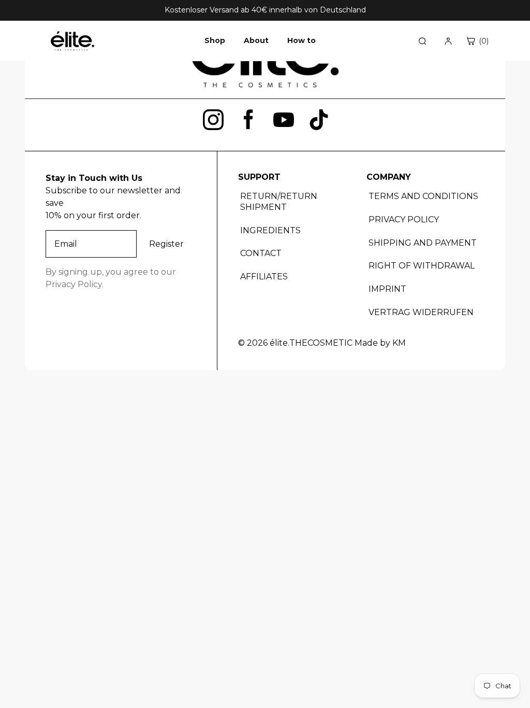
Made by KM (380, 343)
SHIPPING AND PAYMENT (423, 243)
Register (166, 244)
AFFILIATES (264, 276)
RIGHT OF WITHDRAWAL (422, 266)
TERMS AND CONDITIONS (423, 196)
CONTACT (261, 253)
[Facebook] (248, 119)
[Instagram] (213, 119)
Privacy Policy (74, 284)
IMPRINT (387, 289)
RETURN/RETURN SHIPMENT (278, 201)
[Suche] (422, 41)
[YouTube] (283, 119)
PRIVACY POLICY (404, 219)
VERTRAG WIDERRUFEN (421, 312)
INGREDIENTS (270, 230)
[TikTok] (318, 119)
